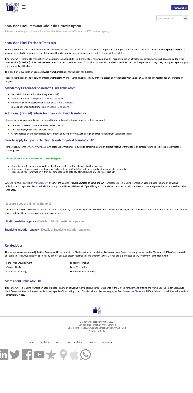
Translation (44, 341)
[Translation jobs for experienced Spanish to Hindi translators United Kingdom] (96, 315)
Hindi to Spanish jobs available (108, 52)
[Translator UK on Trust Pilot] (51, 354)
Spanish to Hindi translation (49, 98)
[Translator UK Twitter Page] (15, 354)
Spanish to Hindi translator (59, 102)
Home (31, 341)
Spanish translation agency (22, 229)
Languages (106, 341)
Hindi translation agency (20, 221)
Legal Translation (74, 341)
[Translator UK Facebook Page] (27, 354)
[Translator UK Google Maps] (63, 354)
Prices (58, 341)
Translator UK (79, 49)
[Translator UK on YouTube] (39, 354)
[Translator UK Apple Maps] (74, 354)
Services (92, 341)
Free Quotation (180, 7)
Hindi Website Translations (55, 106)
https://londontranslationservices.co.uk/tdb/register (34, 158)
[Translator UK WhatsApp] (85, 354)
